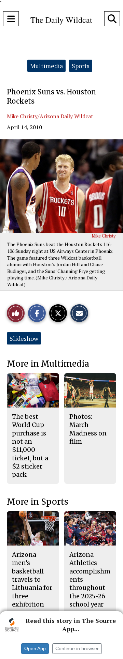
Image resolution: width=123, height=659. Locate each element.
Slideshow (24, 338)
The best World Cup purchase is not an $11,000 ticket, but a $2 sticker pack (30, 445)
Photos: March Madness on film (88, 429)
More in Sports (37, 501)
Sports (81, 66)
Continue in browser (77, 648)
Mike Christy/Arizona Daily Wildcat (50, 116)
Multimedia (46, 66)
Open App (35, 648)
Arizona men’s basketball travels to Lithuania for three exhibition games (32, 583)
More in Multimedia (48, 363)
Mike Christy (104, 236)
